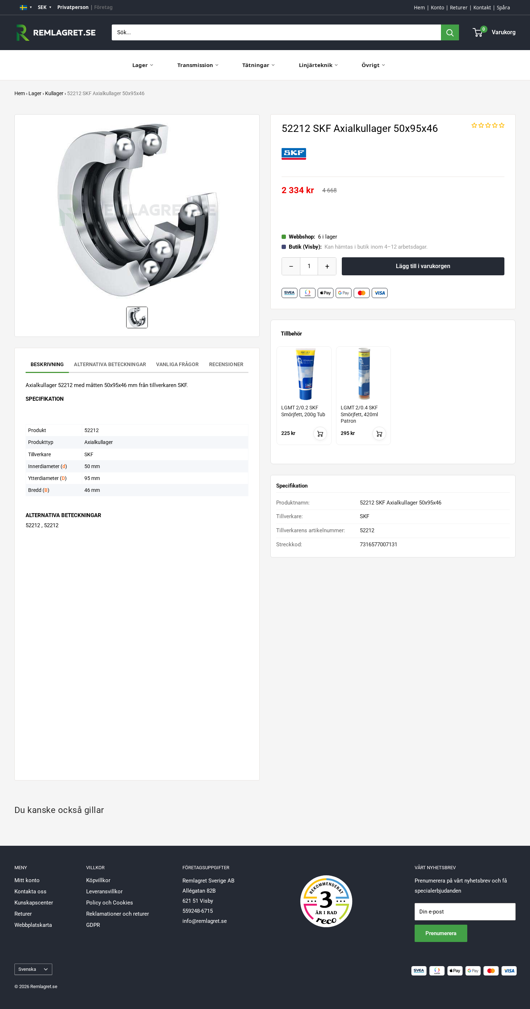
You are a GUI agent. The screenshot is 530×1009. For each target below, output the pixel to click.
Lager (140, 64)
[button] (488, 125)
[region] (393, 402)
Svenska (27, 969)
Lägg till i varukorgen (423, 266)
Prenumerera (440, 933)
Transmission (195, 64)
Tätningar (255, 64)
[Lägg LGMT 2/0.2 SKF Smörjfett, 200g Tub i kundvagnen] (320, 433)
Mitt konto (27, 880)
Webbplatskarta (33, 925)
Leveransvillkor (104, 891)
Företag (103, 7)
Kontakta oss (30, 891)
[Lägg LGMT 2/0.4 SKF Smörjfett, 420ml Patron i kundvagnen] (379, 433)
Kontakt (482, 7)
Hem (419, 7)
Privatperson (73, 7)
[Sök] (450, 32)
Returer (459, 7)
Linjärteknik (315, 64)
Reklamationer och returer (117, 914)
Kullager (54, 93)
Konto (437, 7)
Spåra (503, 7)
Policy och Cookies (109, 902)
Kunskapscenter (33, 902)
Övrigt (371, 64)
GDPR (93, 925)
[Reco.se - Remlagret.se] (326, 894)
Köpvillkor (98, 880)
